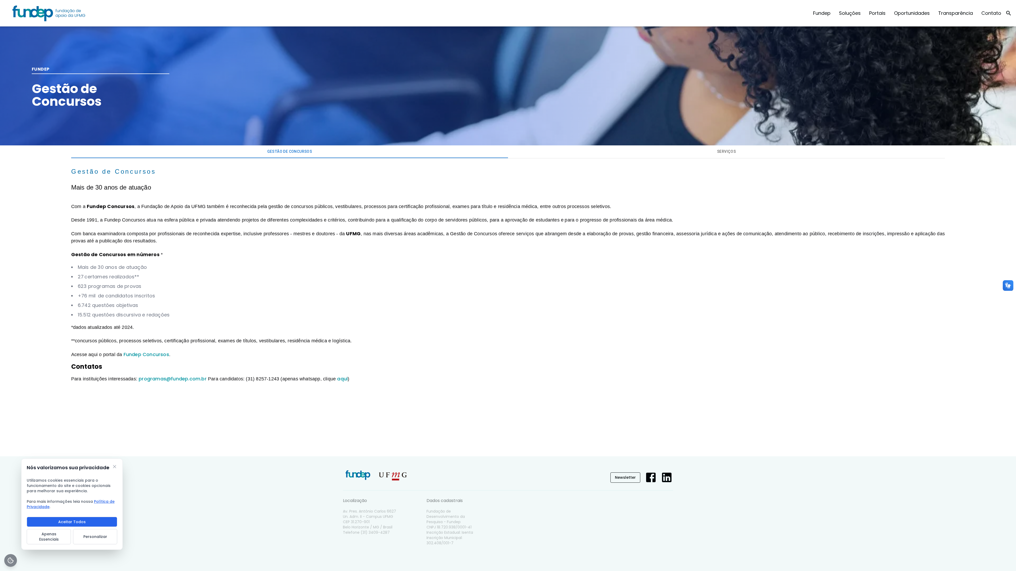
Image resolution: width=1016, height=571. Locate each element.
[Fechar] (114, 466)
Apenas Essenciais (49, 536)
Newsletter (625, 477)
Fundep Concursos (146, 354)
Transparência (955, 13)
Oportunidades (912, 13)
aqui (342, 378)
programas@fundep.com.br (173, 378)
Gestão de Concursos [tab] (289, 151)
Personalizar (95, 536)
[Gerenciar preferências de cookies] (10, 560)
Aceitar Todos (72, 521)
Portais (877, 13)
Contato (991, 13)
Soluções (850, 13)
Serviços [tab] (726, 151)
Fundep (822, 13)
